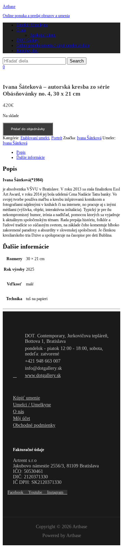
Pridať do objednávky (28, 129)
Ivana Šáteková (89, 138)
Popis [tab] (21, 152)
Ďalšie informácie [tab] (30, 157)
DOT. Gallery (27, 40)
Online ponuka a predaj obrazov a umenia (36, 15)
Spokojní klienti (43, 35)
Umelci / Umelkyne (32, 25)
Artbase (9, 6)
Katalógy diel (27, 50)
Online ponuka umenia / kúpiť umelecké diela (53, 45)
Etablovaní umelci (34, 138)
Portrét (56, 138)
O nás (21, 30)
